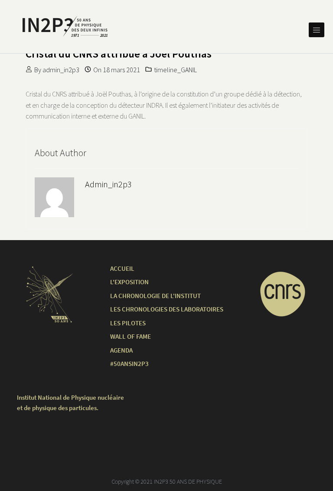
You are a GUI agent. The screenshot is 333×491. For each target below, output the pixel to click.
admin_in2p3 (60, 69)
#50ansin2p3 (129, 363)
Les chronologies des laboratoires (166, 309)
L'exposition (129, 282)
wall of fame (130, 336)
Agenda (121, 350)
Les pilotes (128, 323)
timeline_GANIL (175, 69)
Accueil (122, 268)
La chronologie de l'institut (155, 296)
